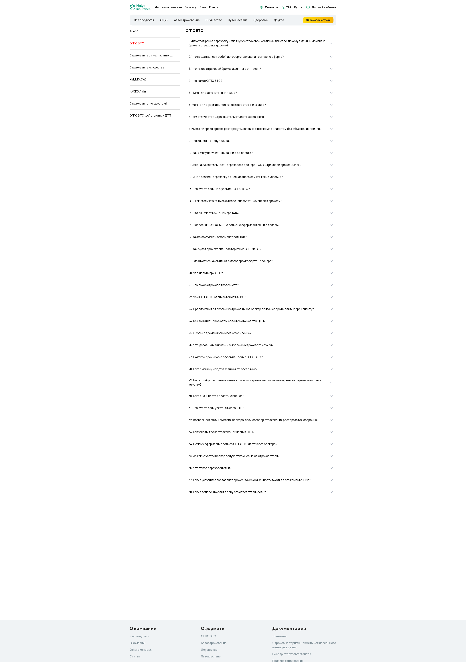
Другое (279, 20)
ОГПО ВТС (208, 636)
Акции (164, 20)
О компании (138, 643)
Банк (203, 7)
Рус (296, 7)
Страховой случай (318, 20)
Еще (212, 7)
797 (288, 7)
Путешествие (238, 20)
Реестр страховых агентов (291, 654)
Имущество (214, 20)
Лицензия (279, 636)
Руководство (139, 636)
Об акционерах (141, 650)
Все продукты (144, 20)
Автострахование (187, 20)
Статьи (135, 656)
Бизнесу (191, 7)
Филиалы (272, 7)
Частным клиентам (168, 7)
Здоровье (260, 20)
